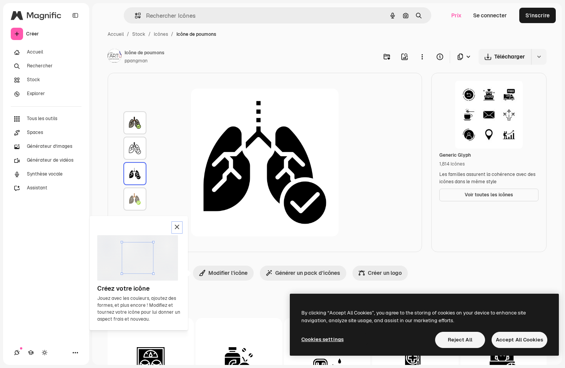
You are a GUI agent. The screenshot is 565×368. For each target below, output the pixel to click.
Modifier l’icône (228, 272)
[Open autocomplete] (134, 15)
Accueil (116, 34)
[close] (177, 227)
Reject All (460, 339)
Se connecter (490, 15)
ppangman (136, 61)
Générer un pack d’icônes (307, 272)
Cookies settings (322, 339)
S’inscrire (537, 15)
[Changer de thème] (44, 352)
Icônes (161, 34)
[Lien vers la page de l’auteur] (114, 57)
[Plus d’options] (422, 56)
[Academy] (31, 352)
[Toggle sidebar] (75, 15)
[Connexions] (17, 352)
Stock (138, 34)
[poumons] (134, 122)
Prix (456, 15)
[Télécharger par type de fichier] (464, 57)
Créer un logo (385, 272)
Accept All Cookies (519, 339)
